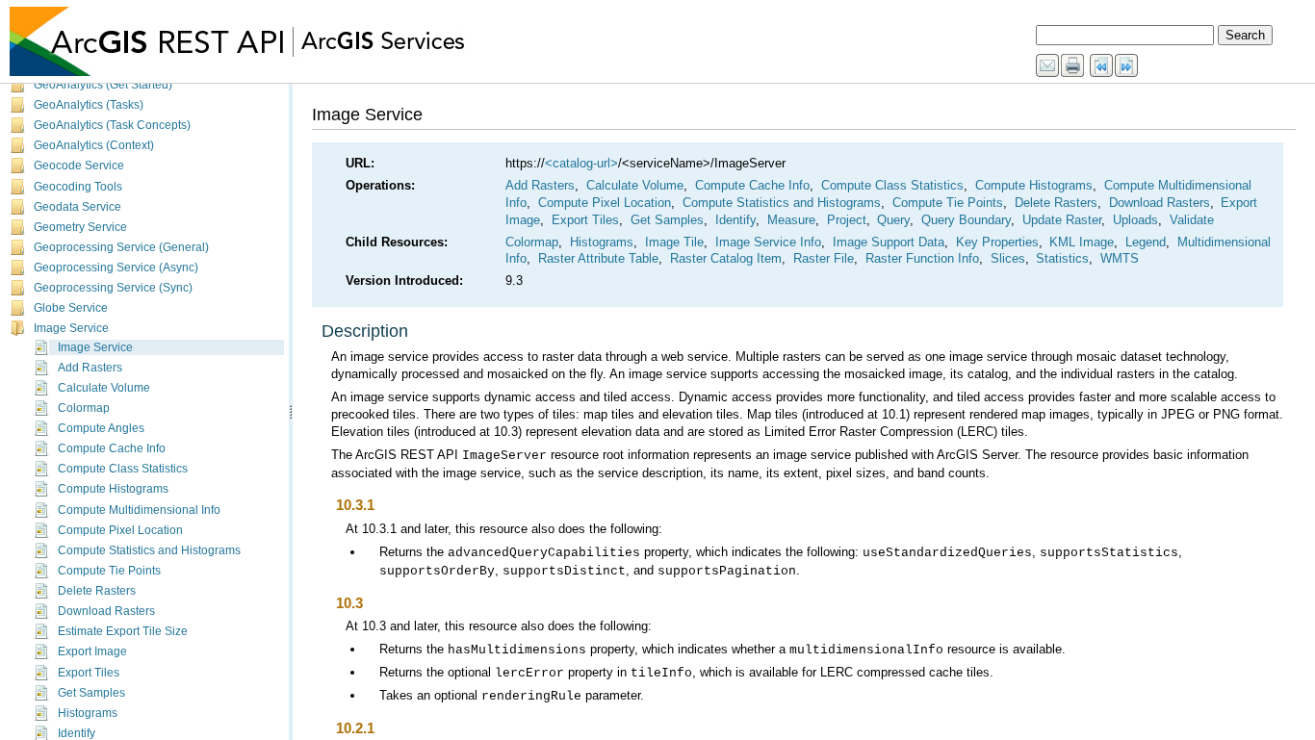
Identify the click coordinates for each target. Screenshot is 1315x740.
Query (893, 220)
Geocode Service (79, 165)
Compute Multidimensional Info (139, 510)
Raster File (823, 258)
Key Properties (997, 242)
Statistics (1062, 258)
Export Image (92, 651)
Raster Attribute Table (598, 258)
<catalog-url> (581, 163)
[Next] (1127, 66)
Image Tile (674, 242)
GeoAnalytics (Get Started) (103, 84)
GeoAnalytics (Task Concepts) (112, 125)
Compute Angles (101, 428)
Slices (1008, 258)
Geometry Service (80, 227)
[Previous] (1102, 66)
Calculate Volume (104, 388)
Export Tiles (88, 672)
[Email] (1048, 66)
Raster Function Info (922, 258)
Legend (1145, 242)
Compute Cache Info (112, 448)
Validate (1192, 220)
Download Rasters (106, 611)
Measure (791, 220)
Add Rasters (90, 367)
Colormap (84, 408)
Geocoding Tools (78, 186)
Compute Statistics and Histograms (149, 550)
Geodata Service (77, 207)
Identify (76, 733)
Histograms (87, 713)
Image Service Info (768, 242)
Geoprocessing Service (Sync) (113, 287)
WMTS (1119, 258)
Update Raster (1061, 220)
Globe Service (71, 308)
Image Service (71, 328)
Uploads (1135, 220)
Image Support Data (888, 242)
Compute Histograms (113, 489)
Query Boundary (966, 220)
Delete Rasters (97, 591)
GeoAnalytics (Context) (94, 145)
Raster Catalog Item (726, 258)
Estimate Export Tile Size (123, 631)
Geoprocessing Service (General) (121, 247)
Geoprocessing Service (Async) (116, 267)
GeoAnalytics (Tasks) (88, 105)
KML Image (1081, 242)
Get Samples (91, 693)
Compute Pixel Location (120, 530)
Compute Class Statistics (123, 468)
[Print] (1073, 66)
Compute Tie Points (109, 570)
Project (846, 220)
